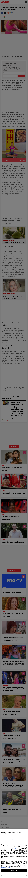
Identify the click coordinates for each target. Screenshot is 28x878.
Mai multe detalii (13, 839)
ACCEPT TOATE (14, 870)
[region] (14, 853)
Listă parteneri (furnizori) (5, 867)
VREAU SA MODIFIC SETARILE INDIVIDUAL (14, 874)
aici (15, 848)
